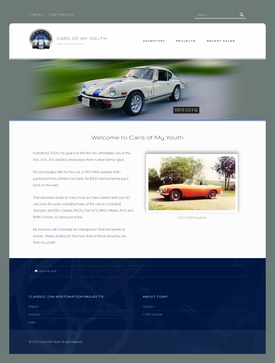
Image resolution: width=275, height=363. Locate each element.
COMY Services (61, 15)
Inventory (154, 40)
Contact (37, 15)
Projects (186, 40)
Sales (32, 322)
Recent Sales (221, 40)
